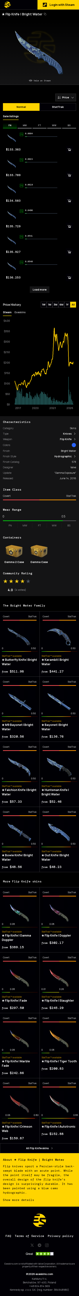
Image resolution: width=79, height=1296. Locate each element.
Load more (39, 289)
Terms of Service (29, 1236)
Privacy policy (60, 1236)
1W (44, 304)
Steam (7, 312)
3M (55, 304)
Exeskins (20, 312)
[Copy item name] (45, 14)
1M (49, 304)
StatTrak (58, 107)
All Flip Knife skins (37, 1148)
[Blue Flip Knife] (74, 445)
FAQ (8, 1236)
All (73, 304)
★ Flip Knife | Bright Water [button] (22, 14)
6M (61, 304)
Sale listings (11, 116)
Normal (21, 107)
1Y (67, 304)
